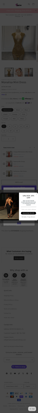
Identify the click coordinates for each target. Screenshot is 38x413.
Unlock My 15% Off (28, 213)
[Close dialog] (36, 194)
